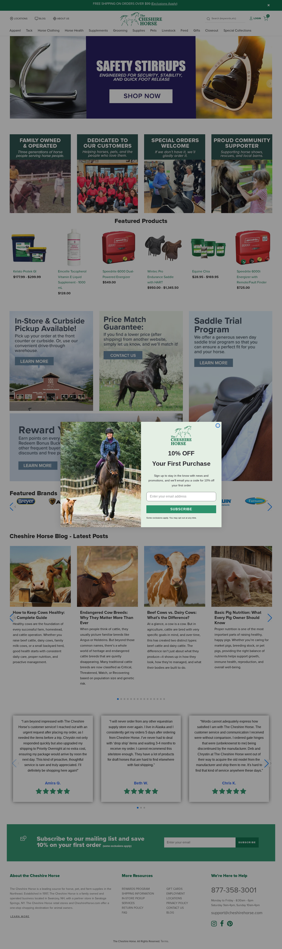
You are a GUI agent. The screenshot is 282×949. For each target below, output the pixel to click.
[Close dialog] (218, 425)
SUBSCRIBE (181, 509)
